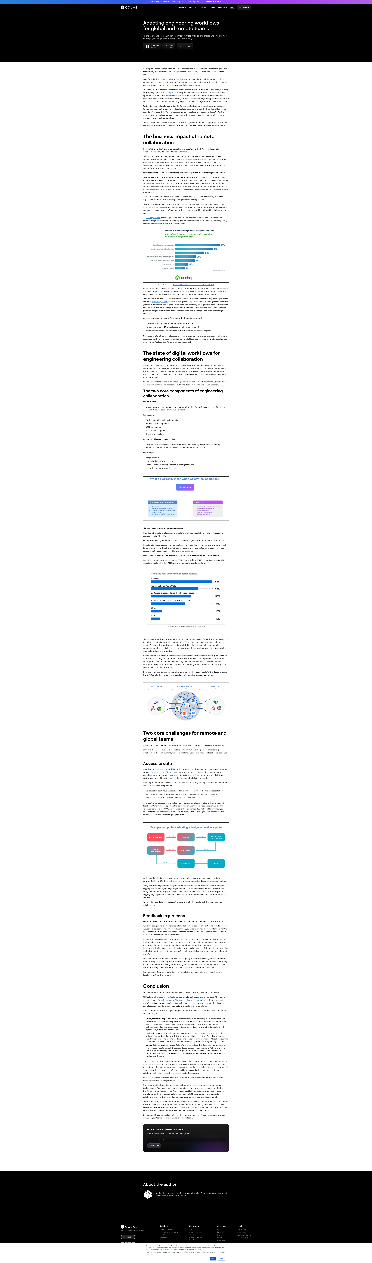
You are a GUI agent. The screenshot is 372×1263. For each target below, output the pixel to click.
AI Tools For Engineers (196, 1237)
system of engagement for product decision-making (178, 1000)
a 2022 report (168, 92)
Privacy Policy (241, 1229)
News (219, 1235)
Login (232, 7)
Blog (190, 1229)
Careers (220, 1232)
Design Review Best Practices (195, 1233)
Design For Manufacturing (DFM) (160, 183)
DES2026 (220, 1238)
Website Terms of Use (244, 1235)
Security (163, 1240)
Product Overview (166, 1229)
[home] (129, 7)
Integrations (164, 1237)
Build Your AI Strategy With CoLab (169, 1233)
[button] (182, 7)
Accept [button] (213, 1258)
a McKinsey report (159, 302)
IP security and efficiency (162, 772)
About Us (220, 1229)
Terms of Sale (241, 1232)
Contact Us (221, 1241)
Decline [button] (221, 1258)
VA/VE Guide (193, 1240)
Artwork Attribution (243, 1238)
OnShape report (153, 218)
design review (191, 551)
